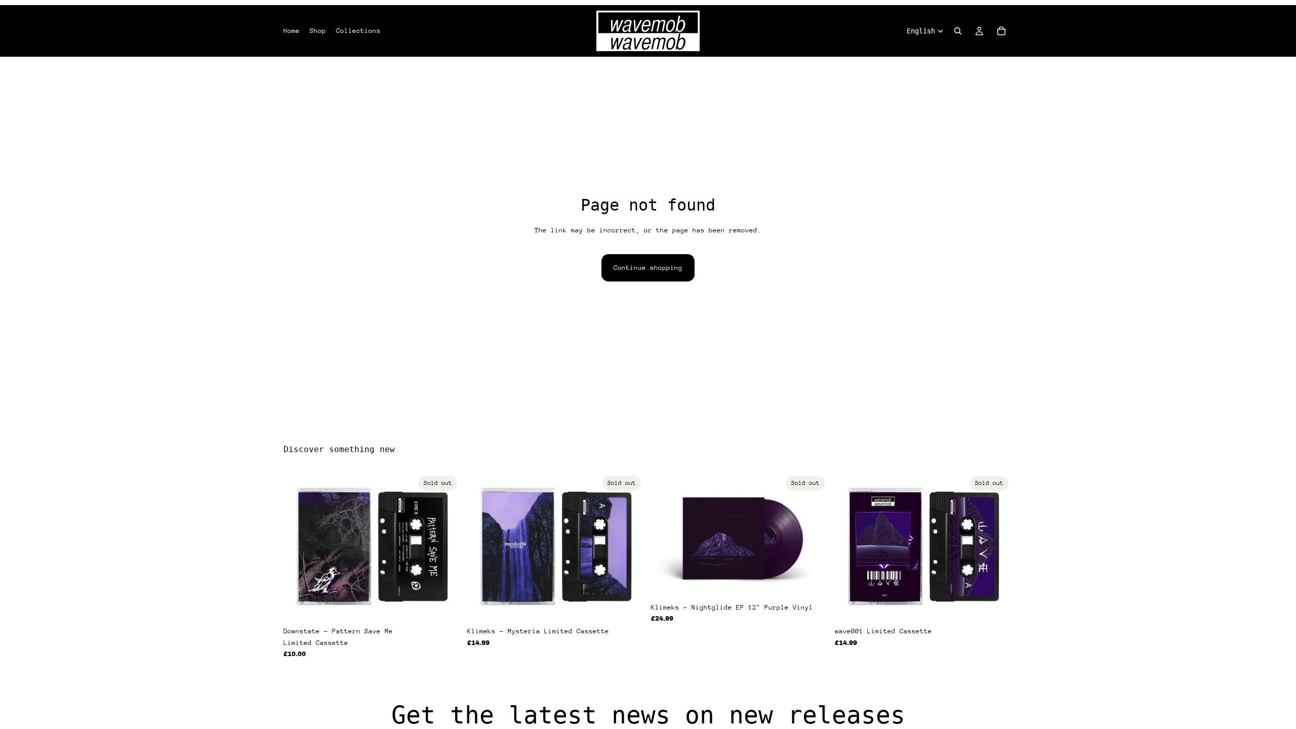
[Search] (958, 31)
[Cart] (1001, 31)
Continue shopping (648, 267)
